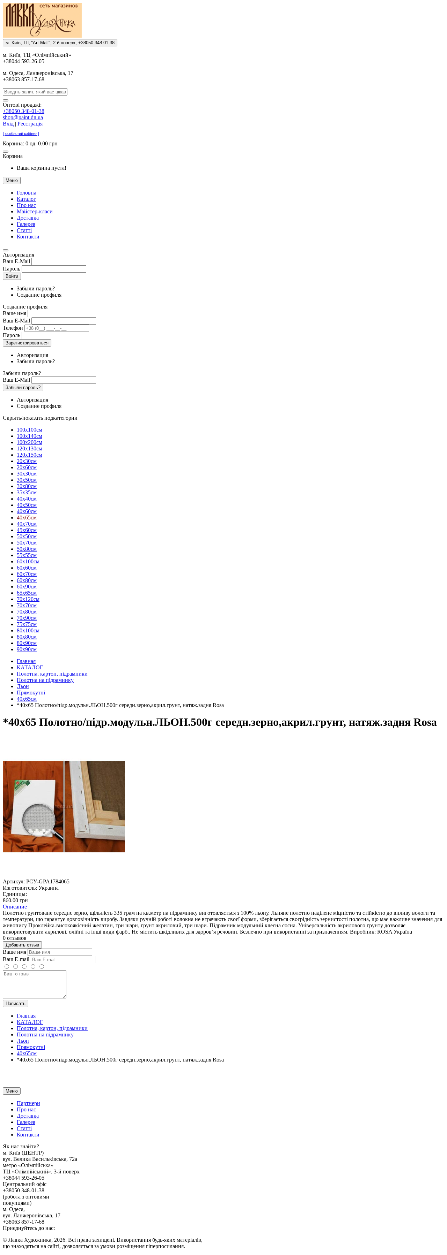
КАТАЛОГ (30, 667)
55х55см (27, 555)
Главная (26, 661)
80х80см (27, 637)
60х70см (27, 574)
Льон (23, 686)
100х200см (29, 442)
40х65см (27, 517)
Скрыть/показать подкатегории (40, 418)
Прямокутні (31, 692)
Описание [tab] (15, 907)
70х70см (27, 605)
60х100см (28, 561)
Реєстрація (30, 124)
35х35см (27, 492)
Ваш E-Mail (16, 261)
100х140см (29, 436)
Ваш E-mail (16, 959)
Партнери (28, 1103)
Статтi (24, 230)
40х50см (27, 505)
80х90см (27, 643)
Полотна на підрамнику (45, 680)
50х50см (27, 536)
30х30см (27, 474)
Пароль (11, 269)
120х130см (29, 448)
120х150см (29, 455)
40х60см (27, 511)
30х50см (27, 480)
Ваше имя (14, 313)
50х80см (27, 549)
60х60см (27, 568)
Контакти (28, 236)
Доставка (28, 218)
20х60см (27, 467)
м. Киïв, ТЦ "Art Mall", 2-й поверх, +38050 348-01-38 (60, 42)
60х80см (27, 580)
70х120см (28, 599)
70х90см (27, 618)
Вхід (8, 124)
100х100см (29, 430)
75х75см (27, 624)
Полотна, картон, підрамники (52, 674)
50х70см (27, 543)
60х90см (27, 587)
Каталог (26, 199)
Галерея (26, 224)
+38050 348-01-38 (23, 111)
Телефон (13, 328)
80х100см (28, 630)
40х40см (27, 499)
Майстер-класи (35, 211)
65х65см (27, 593)
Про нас (26, 205)
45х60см (27, 530)
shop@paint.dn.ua (23, 117)
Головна (26, 193)
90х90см (27, 649)
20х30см (27, 461)
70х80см (27, 612)
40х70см (27, 524)
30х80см (27, 486)
